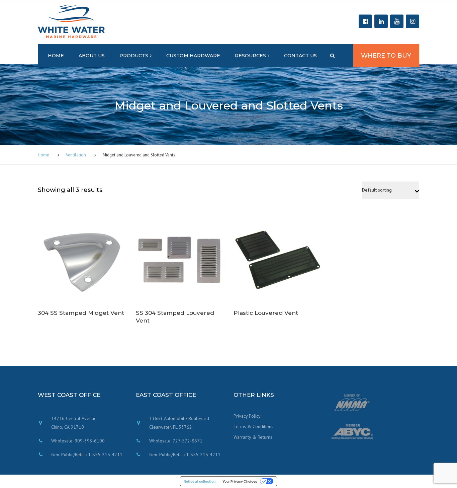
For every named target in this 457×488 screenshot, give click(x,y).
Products (133, 56)
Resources (250, 56)
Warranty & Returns (253, 437)
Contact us (300, 56)
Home (56, 56)
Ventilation (76, 155)
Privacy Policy (247, 416)
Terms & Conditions (253, 426)
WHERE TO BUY (386, 55)
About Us (92, 56)
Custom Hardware (193, 56)
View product (81, 254)
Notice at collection (199, 481)
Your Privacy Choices (239, 481)
